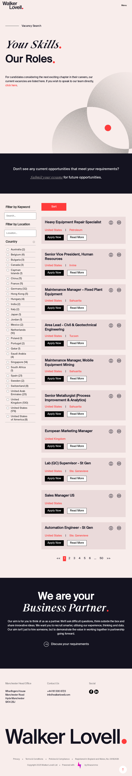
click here (11, 85)
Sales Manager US (59, 495)
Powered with (68, 765)
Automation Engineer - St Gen (69, 528)
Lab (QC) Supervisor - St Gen (68, 463)
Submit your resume (46, 177)
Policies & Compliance (59, 759)
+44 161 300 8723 (56, 691)
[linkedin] (96, 692)
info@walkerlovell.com (58, 695)
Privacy (16, 759)
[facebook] (91, 692)
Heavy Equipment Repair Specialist (73, 222)
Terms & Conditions (34, 759)
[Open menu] (124, 5)
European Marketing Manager (68, 431)
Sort (54, 206)
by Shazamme (91, 765)
